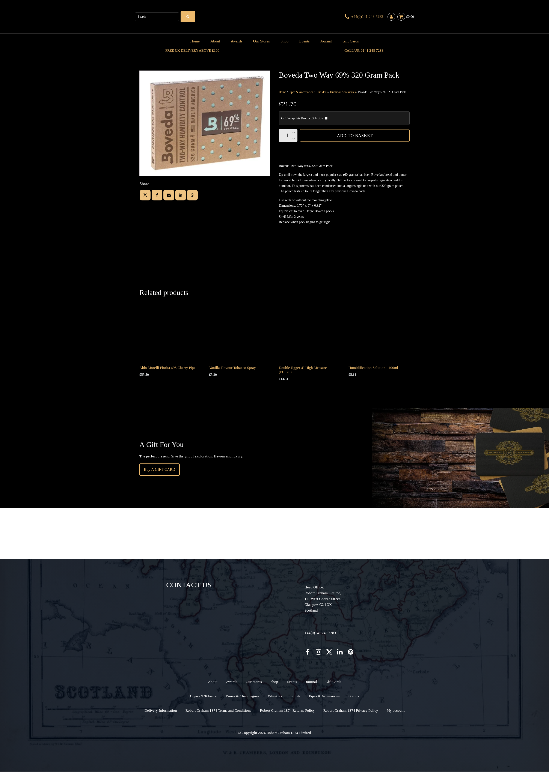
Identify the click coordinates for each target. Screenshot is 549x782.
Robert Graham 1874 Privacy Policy (350, 710)
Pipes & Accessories (301, 92)
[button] (263, 78)
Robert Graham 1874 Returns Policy (287, 710)
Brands (353, 696)
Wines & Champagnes (242, 696)
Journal (326, 41)
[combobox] (157, 16)
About (215, 41)
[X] (145, 195)
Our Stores (261, 41)
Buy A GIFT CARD (159, 469)
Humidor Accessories (343, 92)
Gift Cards (350, 41)
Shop (284, 41)
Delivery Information (161, 710)
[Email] (168, 195)
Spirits (295, 696)
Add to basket (355, 135)
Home (195, 41)
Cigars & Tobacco (203, 696)
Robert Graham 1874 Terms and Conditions (218, 710)
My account (396, 710)
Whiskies (275, 696)
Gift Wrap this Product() (302, 118)
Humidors (321, 92)
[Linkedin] (180, 195)
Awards (236, 41)
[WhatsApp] (192, 195)
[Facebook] (157, 195)
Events (304, 41)
